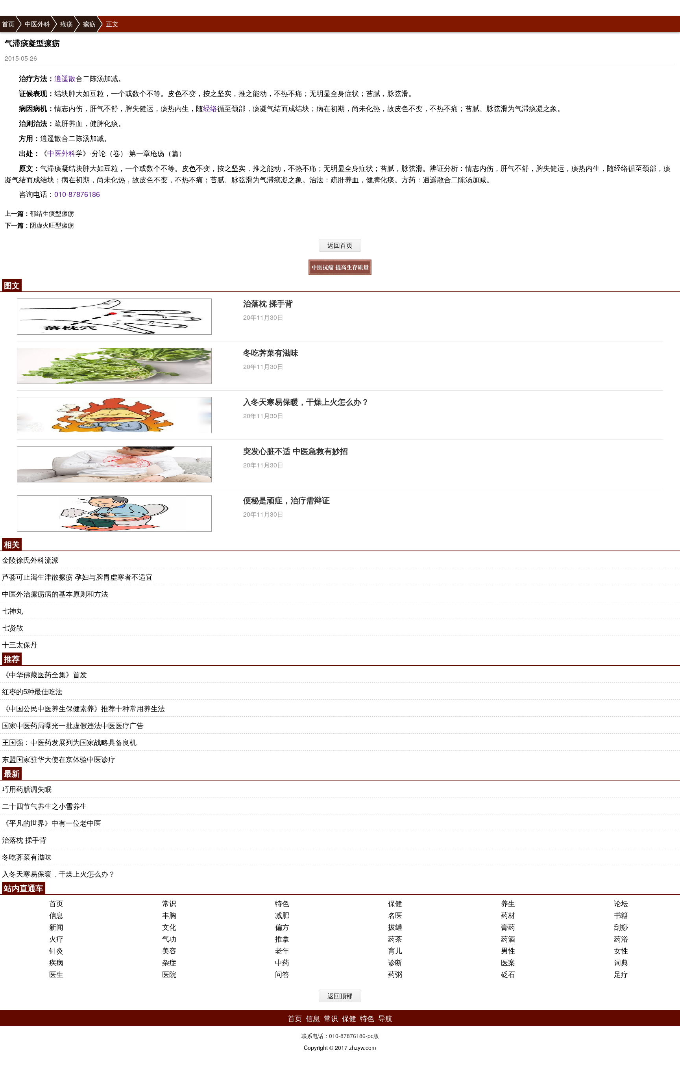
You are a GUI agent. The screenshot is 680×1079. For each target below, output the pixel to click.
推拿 (282, 938)
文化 (169, 926)
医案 (508, 962)
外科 (68, 153)
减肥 (282, 915)
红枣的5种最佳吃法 (32, 691)
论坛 (621, 903)
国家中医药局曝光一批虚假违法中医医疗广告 (73, 725)
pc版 (373, 1036)
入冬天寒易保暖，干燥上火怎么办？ (306, 401)
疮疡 (66, 23)
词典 (621, 962)
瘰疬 (89, 23)
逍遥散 (65, 78)
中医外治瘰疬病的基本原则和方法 (55, 593)
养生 (508, 903)
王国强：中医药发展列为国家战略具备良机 (69, 742)
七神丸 (12, 610)
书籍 (621, 915)
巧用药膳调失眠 (27, 789)
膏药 (508, 926)
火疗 (56, 938)
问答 (282, 974)
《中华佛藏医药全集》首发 (44, 674)
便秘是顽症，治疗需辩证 (286, 500)
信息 (56, 915)
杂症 (169, 962)
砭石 (508, 974)
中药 (282, 962)
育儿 (395, 950)
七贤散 (12, 627)
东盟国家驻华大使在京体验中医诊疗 (58, 759)
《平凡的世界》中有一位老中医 (51, 823)
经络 (210, 108)
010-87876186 (77, 194)
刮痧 (621, 926)
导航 (385, 1018)
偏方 (282, 926)
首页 (8, 23)
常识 (169, 903)
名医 (395, 915)
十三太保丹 (19, 644)
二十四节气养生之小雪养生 (44, 806)
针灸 (56, 950)
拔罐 (395, 926)
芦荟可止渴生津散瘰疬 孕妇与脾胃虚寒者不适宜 (77, 576)
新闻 (56, 926)
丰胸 (169, 915)
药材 (508, 915)
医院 (169, 974)
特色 (282, 903)
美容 (169, 950)
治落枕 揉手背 (268, 303)
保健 (395, 903)
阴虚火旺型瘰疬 (52, 225)
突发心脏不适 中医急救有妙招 (295, 450)
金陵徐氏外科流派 (30, 559)
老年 (282, 950)
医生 (56, 974)
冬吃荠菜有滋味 (270, 352)
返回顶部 (340, 995)
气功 (169, 938)
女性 (621, 950)
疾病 (56, 962)
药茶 (395, 938)
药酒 (508, 938)
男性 (508, 950)
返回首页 (340, 245)
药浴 (621, 938)
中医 (54, 153)
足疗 (621, 974)
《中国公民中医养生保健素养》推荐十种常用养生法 (83, 708)
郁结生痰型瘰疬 (52, 213)
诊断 (395, 962)
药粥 (395, 974)
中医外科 (37, 23)
